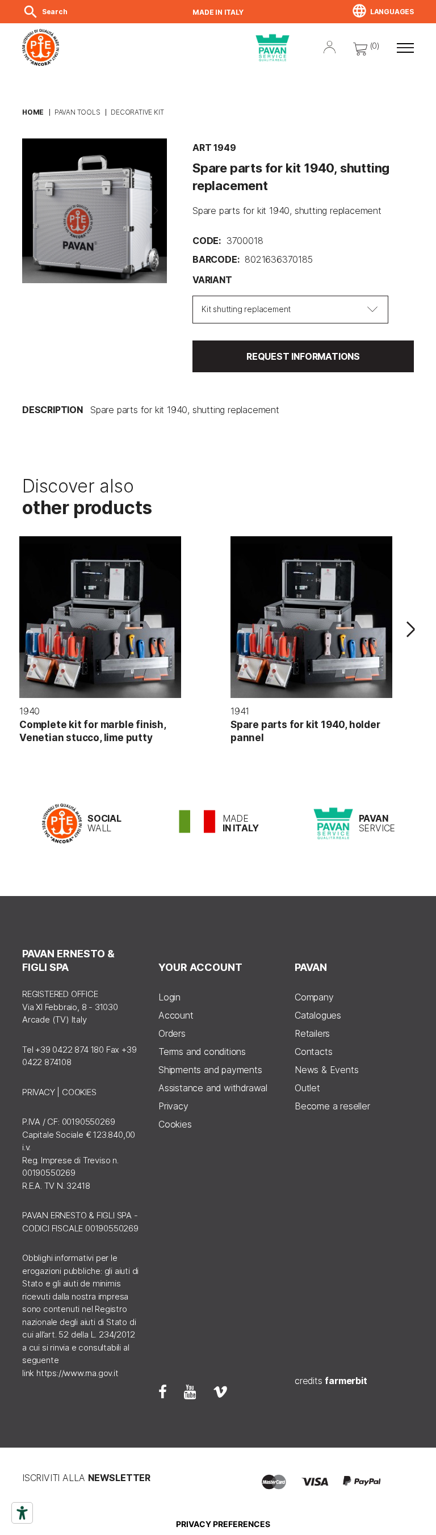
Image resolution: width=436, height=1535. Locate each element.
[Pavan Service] (272, 47)
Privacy (173, 1106)
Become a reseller (332, 1106)
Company (314, 997)
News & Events (326, 1069)
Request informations (303, 356)
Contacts (313, 1051)
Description (52, 409)
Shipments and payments (210, 1069)
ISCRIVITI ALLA (86, 1477)
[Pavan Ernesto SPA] (138, 47)
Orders (172, 1033)
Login (169, 997)
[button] (405, 47)
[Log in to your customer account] (330, 46)
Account (176, 1015)
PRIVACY (38, 1092)
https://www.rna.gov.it (77, 1373)
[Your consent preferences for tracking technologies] (223, 1524)
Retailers (312, 1033)
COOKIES (79, 1092)
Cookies (175, 1124)
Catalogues (318, 1015)
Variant (212, 279)
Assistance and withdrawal (212, 1088)
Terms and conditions (202, 1051)
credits (331, 1380)
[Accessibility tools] (22, 1513)
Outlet (307, 1088)
